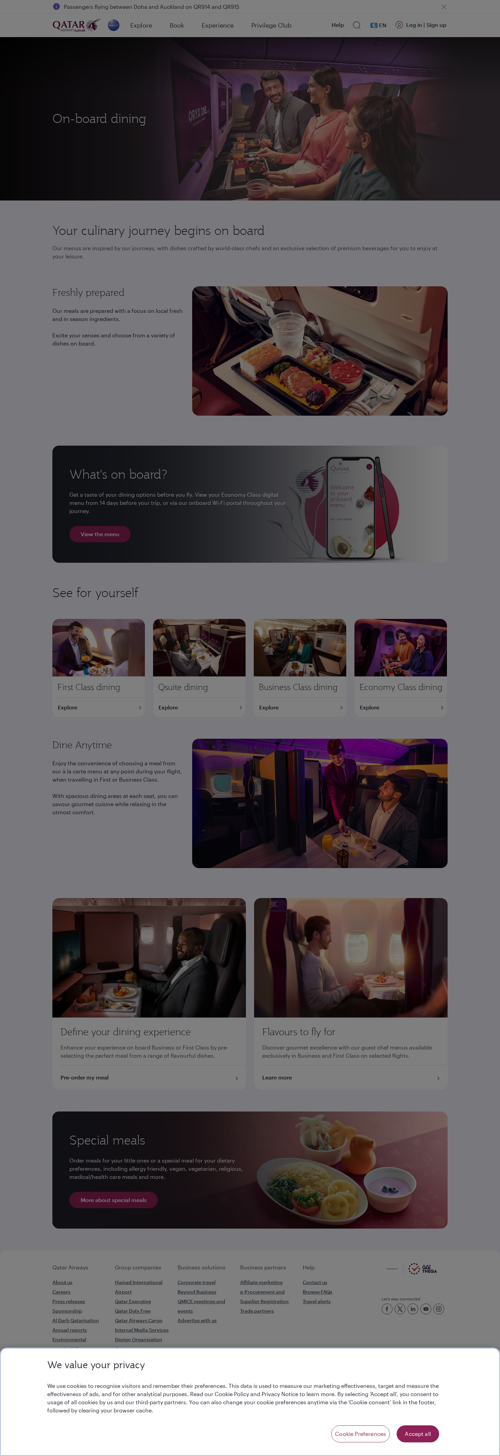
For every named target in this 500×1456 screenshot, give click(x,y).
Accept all (418, 1433)
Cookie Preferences (360, 1433)
